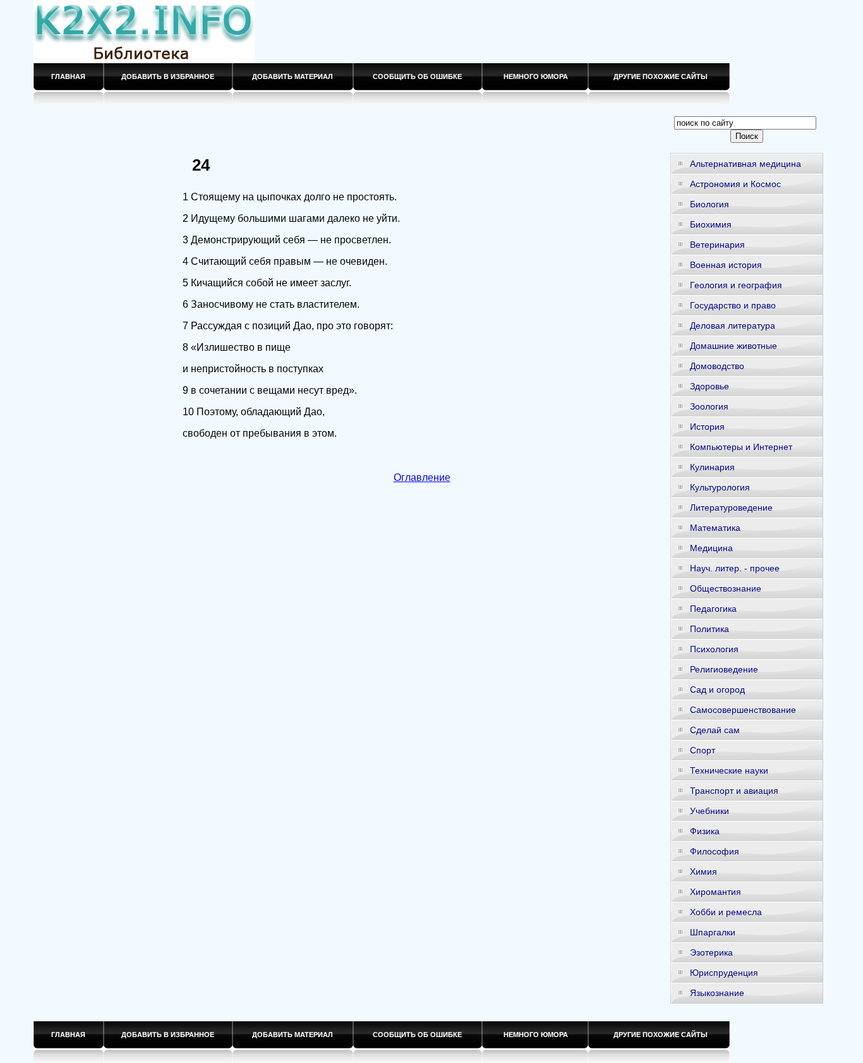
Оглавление (422, 477)
